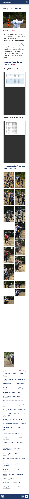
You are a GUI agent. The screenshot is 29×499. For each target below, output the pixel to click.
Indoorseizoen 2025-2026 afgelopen (13, 383)
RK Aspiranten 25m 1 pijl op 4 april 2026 (14, 409)
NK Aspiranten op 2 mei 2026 (11, 392)
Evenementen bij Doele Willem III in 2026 (13, 443)
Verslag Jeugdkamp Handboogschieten (14, 379)
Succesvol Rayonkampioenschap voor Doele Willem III (14, 414)
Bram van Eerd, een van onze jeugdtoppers (11, 448)
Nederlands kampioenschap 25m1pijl (13, 388)
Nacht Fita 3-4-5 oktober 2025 (11, 482)
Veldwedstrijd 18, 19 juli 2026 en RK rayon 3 (13, 374)
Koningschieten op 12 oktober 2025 (13, 474)
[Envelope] (26, 496)
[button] (27, 2)
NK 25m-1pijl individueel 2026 (11, 396)
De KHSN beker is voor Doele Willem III (14, 438)
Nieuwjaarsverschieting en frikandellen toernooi (14, 458)
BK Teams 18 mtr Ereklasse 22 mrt (12, 419)
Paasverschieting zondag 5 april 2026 (14, 405)
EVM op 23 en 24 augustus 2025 (12, 487)
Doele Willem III (7, 2)
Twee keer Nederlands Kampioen (12, 433)
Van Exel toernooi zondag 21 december (14, 470)
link (15, 64)
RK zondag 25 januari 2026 (10, 454)
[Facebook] (22, 496)
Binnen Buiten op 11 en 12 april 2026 (13, 400)
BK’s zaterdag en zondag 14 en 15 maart (14, 423)
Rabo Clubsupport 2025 (9, 478)
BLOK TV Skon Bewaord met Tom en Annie (13, 428)
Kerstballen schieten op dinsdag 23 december (13, 464)
